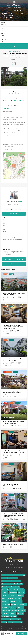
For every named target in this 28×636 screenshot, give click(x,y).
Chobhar (16, 586)
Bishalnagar (5, 581)
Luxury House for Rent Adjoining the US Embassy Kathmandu (13, 422)
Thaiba (4, 622)
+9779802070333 (15, 10)
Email (4, 223)
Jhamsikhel (5, 601)
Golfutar (12, 595)
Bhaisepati (5, 578)
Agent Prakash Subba (13, 202)
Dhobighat (20, 589)
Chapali (19, 583)
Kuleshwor (23, 604)
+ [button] (4, 154)
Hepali (4, 598)
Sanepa (14, 616)
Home (9, 51)
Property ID (4, 22)
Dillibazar (21, 592)
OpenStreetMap (18, 178)
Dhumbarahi (13, 592)
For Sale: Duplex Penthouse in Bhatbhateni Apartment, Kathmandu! (14, 451)
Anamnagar (5, 575)
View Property (14, 287)
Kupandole (5, 607)
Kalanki (12, 601)
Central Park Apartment (8, 583)
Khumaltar (14, 604)
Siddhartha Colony (7, 619)
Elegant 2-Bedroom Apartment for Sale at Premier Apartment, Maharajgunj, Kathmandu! (13, 484)
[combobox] (14, 36)
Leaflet (13, 178)
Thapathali (18, 622)
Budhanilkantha (16, 51)
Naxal (23, 610)
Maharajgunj (6, 610)
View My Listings (14, 213)
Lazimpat (20, 607)
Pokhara (20, 613)
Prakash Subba (9, 633)
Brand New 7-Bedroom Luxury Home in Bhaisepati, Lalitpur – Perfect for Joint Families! (13, 515)
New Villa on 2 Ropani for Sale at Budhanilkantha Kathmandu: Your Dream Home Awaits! (13, 327)
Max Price (3, 39)
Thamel (10, 622)
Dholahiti (5, 592)
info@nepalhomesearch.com (15, 209)
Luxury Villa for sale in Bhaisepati (13, 544)
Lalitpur (13, 607)
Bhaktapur (14, 578)
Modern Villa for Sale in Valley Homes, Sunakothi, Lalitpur (14, 293)
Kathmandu (6, 604)
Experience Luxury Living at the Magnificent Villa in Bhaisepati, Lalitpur (12, 392)
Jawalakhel (18, 598)
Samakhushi (6, 616)
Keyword (3, 28)
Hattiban (20, 595)
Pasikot (13, 613)
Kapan (19, 601)
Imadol (10, 598)
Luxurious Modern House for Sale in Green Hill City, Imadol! (13, 359)
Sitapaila (17, 619)
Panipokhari (5, 613)
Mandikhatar (15, 610)
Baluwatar (14, 575)
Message (5, 235)
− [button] (4, 156)
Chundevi (5, 589)
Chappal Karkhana (7, 586)
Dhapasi (12, 589)
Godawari (5, 595)
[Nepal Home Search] (14, 7)
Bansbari (22, 575)
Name (4, 217)
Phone (4, 229)
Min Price (3, 33)
